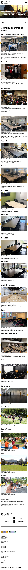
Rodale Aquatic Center (5, 555)
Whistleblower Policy (4, 563)
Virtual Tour (7, 521)
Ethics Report (3, 562)
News (2, 552)
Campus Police (3, 547)
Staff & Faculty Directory (5, 556)
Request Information (7, 518)
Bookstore (2, 543)
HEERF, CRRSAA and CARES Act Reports (8, 551)
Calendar (2, 545)
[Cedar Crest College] (6, 2)
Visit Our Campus (21, 521)
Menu (3, 22)
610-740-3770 (3, 538)
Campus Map (3, 546)
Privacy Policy (3, 553)
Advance (2, 542)
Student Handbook (4, 558)
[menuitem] (7, 518)
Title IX (2, 561)
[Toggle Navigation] (26, 2)
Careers (2, 548)
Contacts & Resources (4, 550)
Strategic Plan (3, 557)
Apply (21, 518)
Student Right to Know (5, 560)
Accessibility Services (4, 541)
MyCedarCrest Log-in (14, 527)
